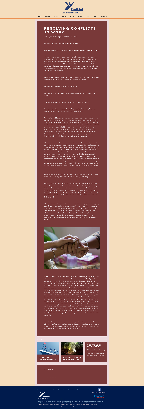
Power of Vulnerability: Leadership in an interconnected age (47, 358)
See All (105, 339)
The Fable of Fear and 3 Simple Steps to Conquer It (96, 346)
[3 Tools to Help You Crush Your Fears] (72, 348)
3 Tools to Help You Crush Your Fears (72, 358)
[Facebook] (99, 389)
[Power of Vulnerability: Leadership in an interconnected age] (48, 348)
